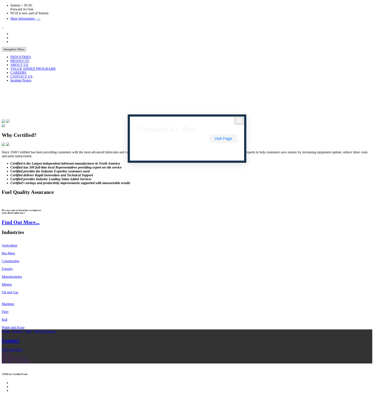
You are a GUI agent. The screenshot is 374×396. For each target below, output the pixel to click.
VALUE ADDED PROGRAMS (33, 68)
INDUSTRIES (20, 57)
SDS (28, 331)
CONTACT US (21, 76)
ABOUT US (19, 65)
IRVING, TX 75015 (16, 361)
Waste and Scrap (13, 327)
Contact (10, 340)
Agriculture (9, 245)
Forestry (7, 269)
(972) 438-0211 (12, 350)
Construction (10, 261)
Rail (4, 319)
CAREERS (18, 72)
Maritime (8, 304)
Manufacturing (12, 276)
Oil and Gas (10, 292)
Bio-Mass (8, 253)
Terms (6, 331)
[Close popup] (239, 120)
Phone (6, 353)
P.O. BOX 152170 (14, 357)
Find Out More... (21, 222)
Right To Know (45, 331)
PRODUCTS (19, 61)
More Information (25, 18)
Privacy (18, 331)
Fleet (5, 312)
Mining (7, 284)
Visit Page (223, 138)
